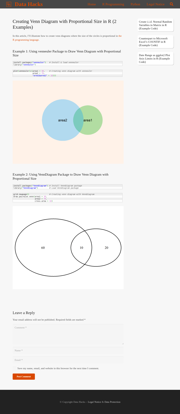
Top (173, 407)
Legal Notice (94, 402)
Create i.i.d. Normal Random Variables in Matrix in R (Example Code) (155, 25)
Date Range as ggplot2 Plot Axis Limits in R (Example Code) (154, 58)
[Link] (8, 4)
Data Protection (112, 402)
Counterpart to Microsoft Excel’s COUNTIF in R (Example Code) (153, 42)
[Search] (172, 4)
